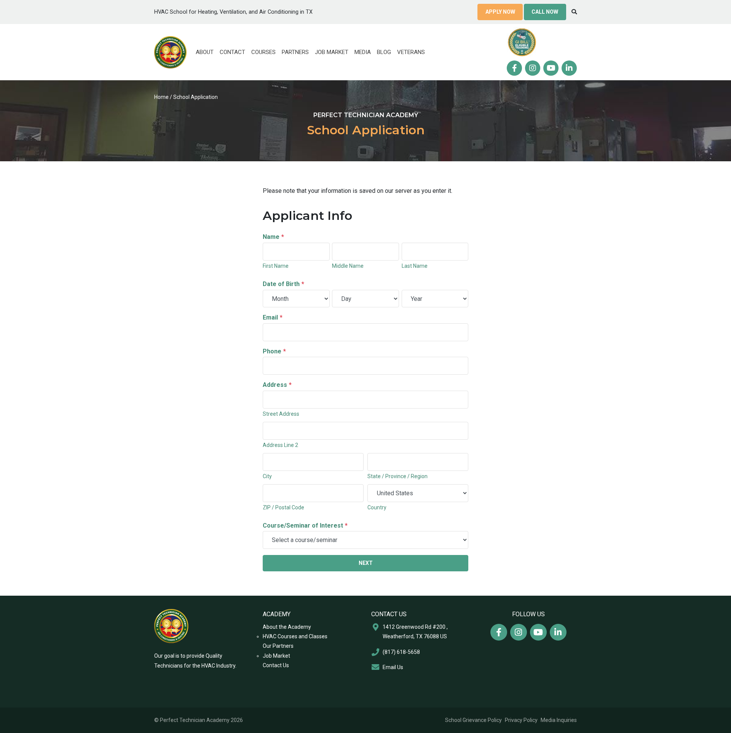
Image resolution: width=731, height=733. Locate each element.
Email (273, 317)
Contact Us (276, 665)
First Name (276, 266)
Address (277, 384)
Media (362, 52)
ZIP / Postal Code (283, 507)
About (205, 52)
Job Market (331, 52)
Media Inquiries (559, 720)
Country (376, 507)
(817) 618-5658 (401, 652)
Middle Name (348, 266)
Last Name (415, 266)
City (267, 476)
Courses (263, 52)
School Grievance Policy (473, 720)
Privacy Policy (521, 720)
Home (161, 97)
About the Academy (287, 627)
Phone (274, 351)
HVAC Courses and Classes (295, 636)
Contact (232, 52)
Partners (295, 52)
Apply (500, 12)
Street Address (281, 414)
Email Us (393, 667)
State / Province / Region (397, 476)
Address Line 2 (280, 445)
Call (544, 12)
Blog (384, 52)
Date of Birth (283, 284)
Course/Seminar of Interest (305, 525)
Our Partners (278, 646)
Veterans (411, 52)
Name (273, 236)
